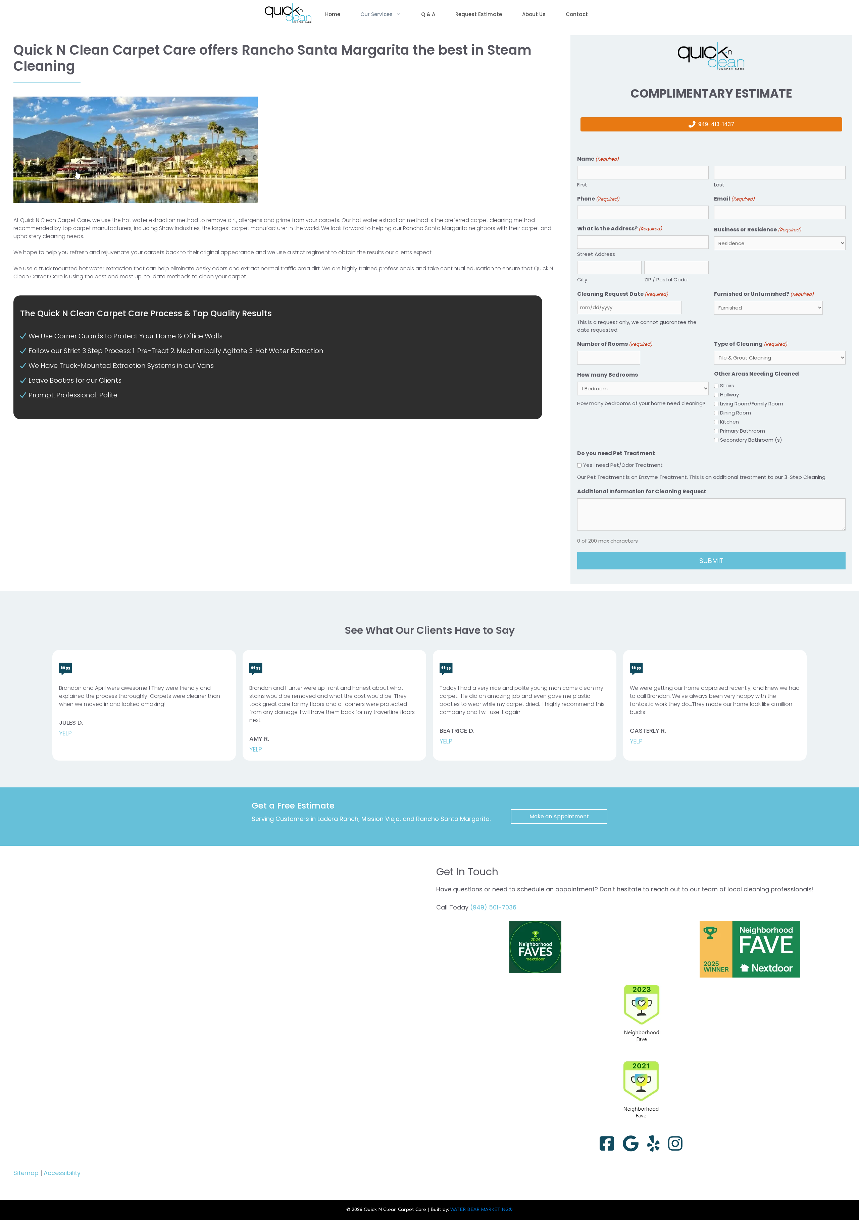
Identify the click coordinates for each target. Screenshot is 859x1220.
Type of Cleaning (750, 344)
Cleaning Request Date (622, 294)
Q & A (428, 14)
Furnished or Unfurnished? (764, 294)
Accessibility (62, 1173)
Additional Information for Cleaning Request (641, 491)
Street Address (596, 254)
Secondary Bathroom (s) (751, 439)
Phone (598, 199)
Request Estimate (478, 14)
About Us (534, 14)
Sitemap (26, 1173)
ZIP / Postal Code (666, 279)
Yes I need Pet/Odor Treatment (623, 464)
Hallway (729, 394)
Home (332, 14)
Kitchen (729, 421)
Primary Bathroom (742, 430)
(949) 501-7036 (493, 907)
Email (734, 199)
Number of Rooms (614, 344)
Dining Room (735, 412)
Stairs (727, 385)
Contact (577, 14)
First (582, 184)
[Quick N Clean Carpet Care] (288, 14)
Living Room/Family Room (751, 403)
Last (719, 184)
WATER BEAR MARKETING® (481, 1209)
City (582, 279)
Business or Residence (757, 229)
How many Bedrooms (607, 375)
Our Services (376, 14)
